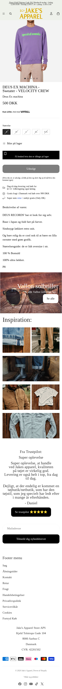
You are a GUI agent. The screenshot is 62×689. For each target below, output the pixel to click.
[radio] (6, 132)
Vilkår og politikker (31, 677)
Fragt (6, 589)
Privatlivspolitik (12, 600)
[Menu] (3, 13)
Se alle (51, 298)
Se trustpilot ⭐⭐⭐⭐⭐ (31, 512)
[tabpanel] (31, 292)
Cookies (7, 612)
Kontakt (7, 577)
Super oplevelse (31, 457)
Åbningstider (10, 571)
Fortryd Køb (10, 618)
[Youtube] (31, 684)
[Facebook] (20, 684)
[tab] (31, 275)
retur (19, 198)
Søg (5, 565)
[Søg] (10, 13)
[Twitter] (42, 684)
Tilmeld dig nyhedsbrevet (31, 538)
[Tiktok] (36, 684)
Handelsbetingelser (13, 595)
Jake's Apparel (26, 671)
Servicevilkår (10, 606)
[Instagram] (25, 684)
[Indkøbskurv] (58, 13)
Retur (6, 583)
